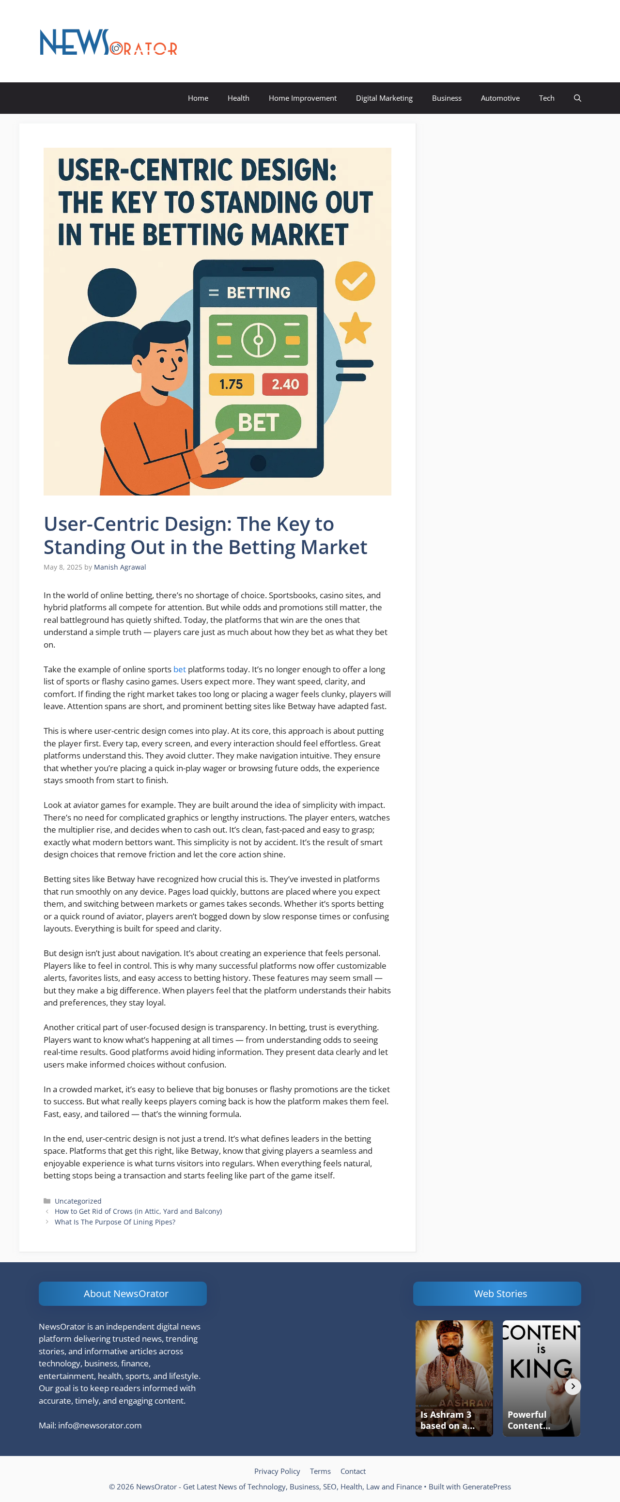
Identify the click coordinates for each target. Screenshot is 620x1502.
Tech (547, 98)
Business (447, 98)
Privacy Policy (277, 1471)
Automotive (500, 98)
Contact (353, 1471)
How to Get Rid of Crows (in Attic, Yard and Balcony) (138, 1211)
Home (198, 98)
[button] (577, 98)
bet (179, 669)
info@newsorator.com (100, 1425)
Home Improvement (303, 98)
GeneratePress (487, 1486)
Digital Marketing (384, 98)
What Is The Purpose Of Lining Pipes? (115, 1221)
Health (238, 98)
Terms (320, 1471)
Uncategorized (78, 1201)
